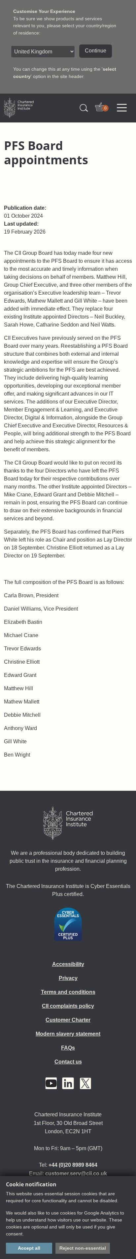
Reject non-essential (82, 1248)
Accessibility (68, 964)
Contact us (68, 1062)
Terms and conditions (68, 992)
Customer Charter (68, 1020)
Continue (95, 50)
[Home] (68, 823)
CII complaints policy (68, 1006)
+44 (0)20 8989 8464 (73, 1165)
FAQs (68, 1048)
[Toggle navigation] (122, 108)
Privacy (68, 978)
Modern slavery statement (68, 1034)
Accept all (29, 1248)
